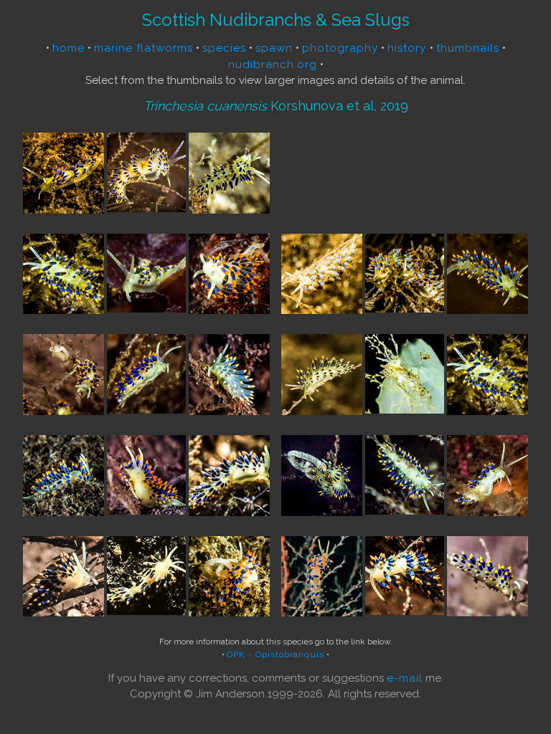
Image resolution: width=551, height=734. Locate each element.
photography (340, 48)
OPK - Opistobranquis (275, 654)
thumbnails (467, 48)
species (224, 48)
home (68, 48)
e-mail (405, 678)
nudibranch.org (272, 64)
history (408, 48)
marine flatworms (143, 48)
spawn (274, 48)
